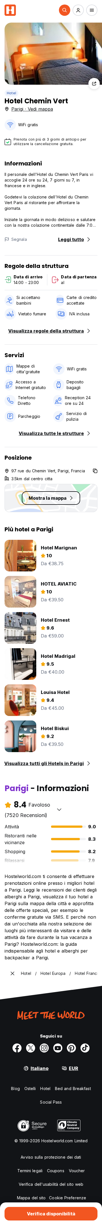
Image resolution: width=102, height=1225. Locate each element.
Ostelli (30, 1088)
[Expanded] (12, 973)
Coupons (55, 1170)
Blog (15, 1088)
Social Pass (51, 1102)
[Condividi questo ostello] (94, 83)
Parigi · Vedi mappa (32, 109)
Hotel (11, 93)
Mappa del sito (31, 1197)
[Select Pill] (64, 10)
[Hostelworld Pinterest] (71, 1048)
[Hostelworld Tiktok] (85, 1048)
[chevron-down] (59, 809)
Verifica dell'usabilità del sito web (51, 1184)
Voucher (77, 1170)
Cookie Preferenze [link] (67, 1197)
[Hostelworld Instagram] (44, 1048)
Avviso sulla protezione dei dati (51, 1157)
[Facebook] (17, 1048)
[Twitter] (30, 1048)
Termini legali (29, 1170)
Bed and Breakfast (73, 1088)
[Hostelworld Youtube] (57, 1048)
